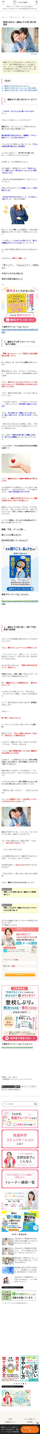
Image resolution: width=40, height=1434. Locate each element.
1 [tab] (14, 1383)
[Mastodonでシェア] (15, 858)
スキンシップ (26, 1086)
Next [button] (36, 1368)
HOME (10, 1419)
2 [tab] (16, 1383)
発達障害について (10, 1422)
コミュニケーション (9, 1086)
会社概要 (29, 1422)
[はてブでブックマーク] (24, 864)
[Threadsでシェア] (15, 864)
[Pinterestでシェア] (11, 869)
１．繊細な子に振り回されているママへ (16, 86)
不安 (34, 1086)
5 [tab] (23, 1383)
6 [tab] (25, 1383)
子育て (5, 1089)
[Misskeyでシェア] (33, 858)
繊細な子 (18, 1089)
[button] (35, 1104)
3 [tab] (18, 1383)
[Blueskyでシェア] (24, 858)
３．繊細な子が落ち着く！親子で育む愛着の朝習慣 (19, 90)
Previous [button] (4, 1368)
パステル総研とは (29, 1419)
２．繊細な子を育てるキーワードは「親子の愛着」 (19, 88)
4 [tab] (21, 1383)
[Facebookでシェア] (6, 864)
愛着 (18, 1086)
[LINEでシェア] (33, 864)
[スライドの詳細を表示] (11, 1369)
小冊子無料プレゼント (30, 1428)
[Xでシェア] (6, 858)
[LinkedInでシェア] (20, 869)
